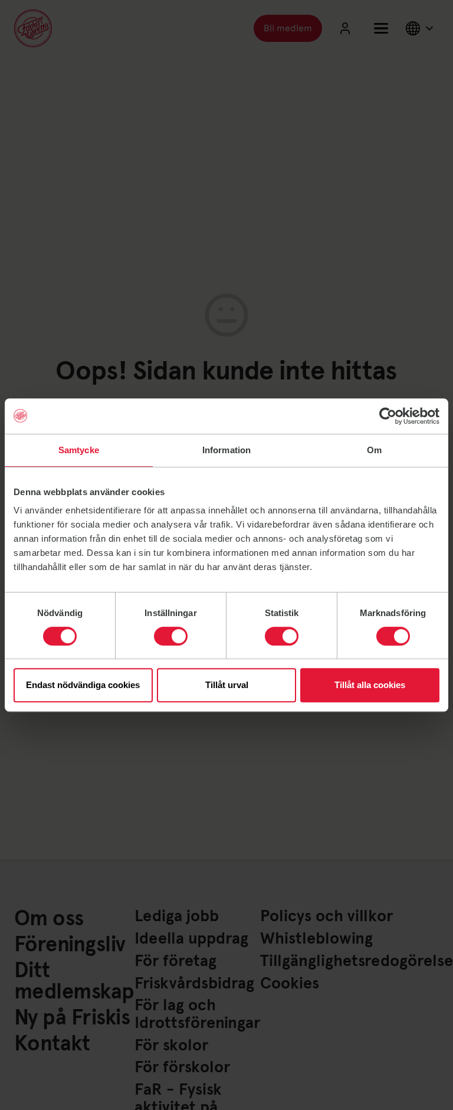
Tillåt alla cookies (369, 685)
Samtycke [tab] (78, 450)
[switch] (171, 636)
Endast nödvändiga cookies (83, 685)
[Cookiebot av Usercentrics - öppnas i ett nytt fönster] (387, 416)
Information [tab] (226, 450)
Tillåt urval (226, 685)
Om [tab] (374, 450)
